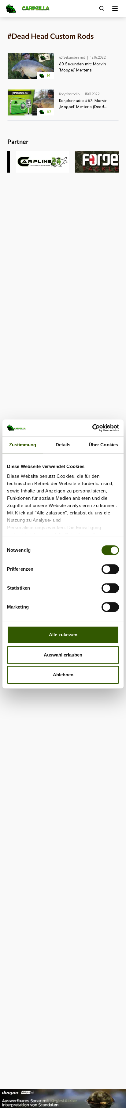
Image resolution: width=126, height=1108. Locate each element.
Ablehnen (63, 674)
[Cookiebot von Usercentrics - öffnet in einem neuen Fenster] (92, 428)
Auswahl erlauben (63, 654)
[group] (34, 162)
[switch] (110, 569)
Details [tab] (63, 444)
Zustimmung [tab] (22, 444)
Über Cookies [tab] (103, 444)
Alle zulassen (63, 634)
